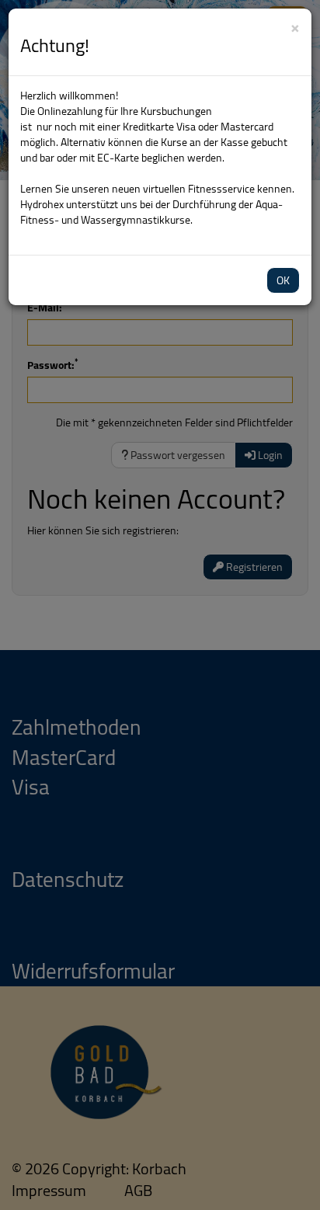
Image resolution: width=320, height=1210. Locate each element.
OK (283, 280)
